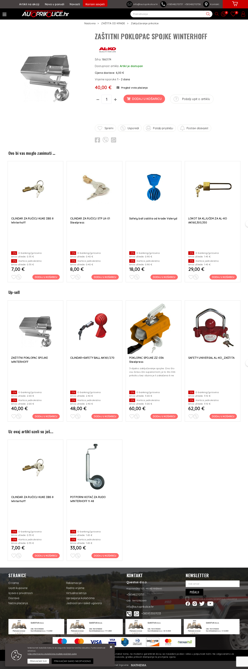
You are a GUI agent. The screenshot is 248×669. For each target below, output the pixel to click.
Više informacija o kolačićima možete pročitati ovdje (51, 653)
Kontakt (214, 4)
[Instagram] (194, 603)
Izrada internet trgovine (115, 664)
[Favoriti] (13, 277)
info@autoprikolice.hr (145, 4)
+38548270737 (176, 4)
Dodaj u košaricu (147, 99)
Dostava (13, 598)
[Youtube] (210, 603)
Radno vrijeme (75, 588)
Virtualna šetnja (76, 593)
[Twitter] (202, 603)
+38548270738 (193, 4)
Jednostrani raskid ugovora (84, 603)
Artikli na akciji (29, 4)
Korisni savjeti (95, 4)
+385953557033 (151, 613)
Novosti (75, 4)
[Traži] (208, 14)
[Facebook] (188, 603)
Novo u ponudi (54, 4)
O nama (13, 583)
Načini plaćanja (18, 603)
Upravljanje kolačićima (80, 598)
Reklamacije (73, 583)
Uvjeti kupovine (17, 588)
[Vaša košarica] (235, 6)
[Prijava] (243, 14)
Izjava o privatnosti (20, 593)
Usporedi (133, 128)
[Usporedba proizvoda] (18, 277)
